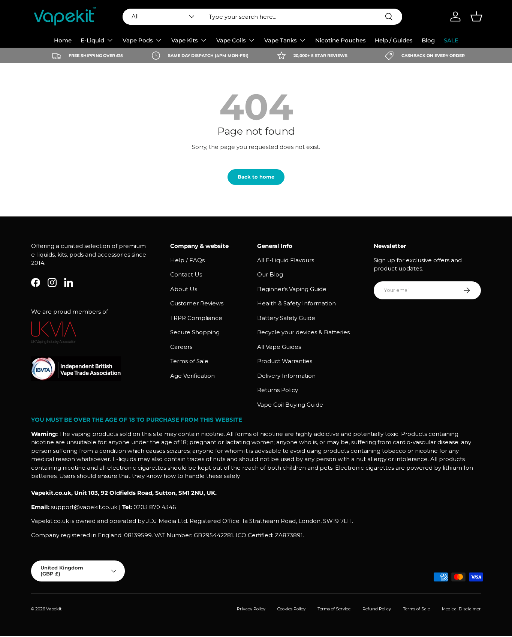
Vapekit (53, 608)
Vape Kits (184, 40)
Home (63, 40)
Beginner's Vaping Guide (291, 289)
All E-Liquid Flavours (285, 260)
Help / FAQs (187, 260)
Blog (428, 40)
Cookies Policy (291, 608)
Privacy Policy (251, 608)
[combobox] (262, 17)
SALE (451, 40)
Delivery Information (286, 375)
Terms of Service (333, 608)
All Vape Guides (279, 346)
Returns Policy (277, 390)
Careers (181, 346)
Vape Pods (138, 40)
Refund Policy (376, 608)
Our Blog (270, 274)
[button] (476, 16)
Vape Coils (231, 40)
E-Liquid (92, 40)
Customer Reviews (196, 303)
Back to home (256, 177)
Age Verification (192, 375)
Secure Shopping (195, 332)
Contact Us (186, 274)
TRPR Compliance (196, 318)
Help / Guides (394, 40)
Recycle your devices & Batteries (303, 332)
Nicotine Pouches (340, 40)
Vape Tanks (280, 40)
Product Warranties (284, 361)
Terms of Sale (189, 361)
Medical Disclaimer (461, 608)
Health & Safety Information (296, 303)
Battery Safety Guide (286, 318)
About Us (183, 289)
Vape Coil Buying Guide (290, 404)
